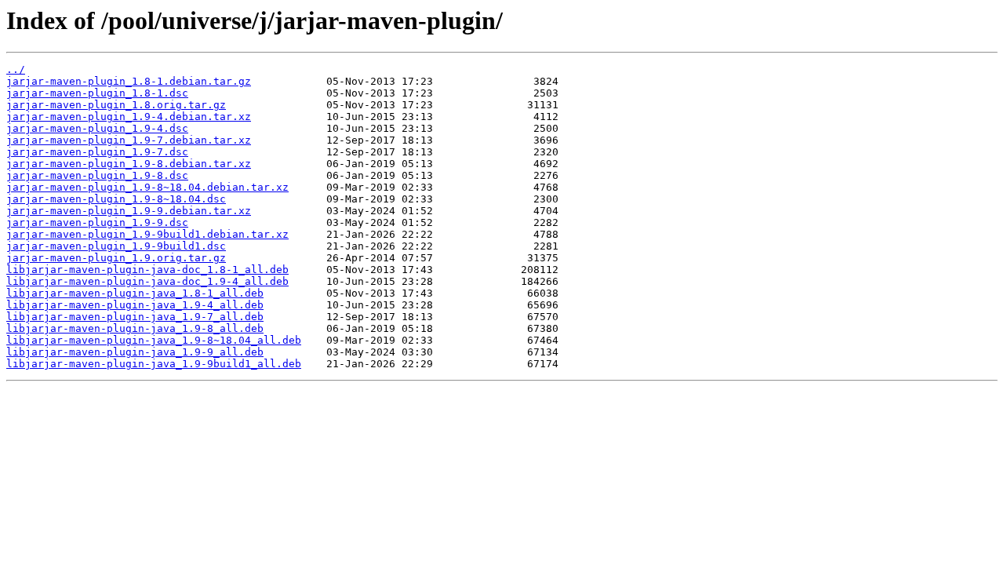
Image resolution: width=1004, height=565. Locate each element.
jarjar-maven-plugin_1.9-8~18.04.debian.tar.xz (147, 187)
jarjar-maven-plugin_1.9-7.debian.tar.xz (128, 140)
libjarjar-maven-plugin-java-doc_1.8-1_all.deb (147, 269)
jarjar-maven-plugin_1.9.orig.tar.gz (116, 258)
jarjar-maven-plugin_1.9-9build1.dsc (116, 246)
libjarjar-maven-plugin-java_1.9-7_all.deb (135, 317)
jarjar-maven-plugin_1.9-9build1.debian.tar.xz (147, 234)
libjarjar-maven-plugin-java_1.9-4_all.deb (135, 305)
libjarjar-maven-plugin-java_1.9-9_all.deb (135, 352)
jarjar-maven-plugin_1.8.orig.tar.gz (116, 105)
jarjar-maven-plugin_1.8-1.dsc (97, 93)
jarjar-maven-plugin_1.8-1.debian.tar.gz (128, 81)
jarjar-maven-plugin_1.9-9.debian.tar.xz (128, 211)
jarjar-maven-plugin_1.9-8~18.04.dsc (116, 199)
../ (15, 69)
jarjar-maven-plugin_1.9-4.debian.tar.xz (128, 116)
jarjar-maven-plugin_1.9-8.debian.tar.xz (128, 164)
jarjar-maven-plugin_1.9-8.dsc (97, 175)
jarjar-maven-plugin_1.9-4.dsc (97, 128)
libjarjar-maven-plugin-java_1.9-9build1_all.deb (153, 364)
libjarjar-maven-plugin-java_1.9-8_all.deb (135, 328)
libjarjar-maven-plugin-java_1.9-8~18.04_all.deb (153, 340)
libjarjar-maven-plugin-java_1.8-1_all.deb (135, 293)
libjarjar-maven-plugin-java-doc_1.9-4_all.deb (147, 281)
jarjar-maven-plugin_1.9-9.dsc (97, 222)
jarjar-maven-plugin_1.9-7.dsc (97, 152)
